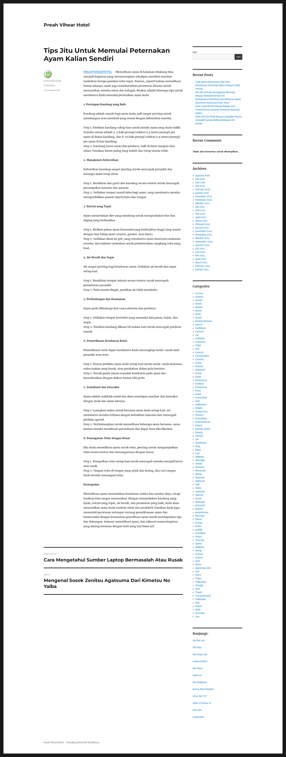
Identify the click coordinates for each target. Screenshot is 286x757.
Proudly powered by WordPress (83, 742)
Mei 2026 (200, 186)
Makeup (199, 456)
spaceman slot (203, 568)
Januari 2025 (202, 227)
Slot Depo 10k (200, 654)
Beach (198, 303)
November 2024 (203, 234)
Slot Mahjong (200, 682)
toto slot (197, 710)
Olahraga (200, 502)
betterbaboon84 (53, 80)
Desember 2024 (203, 231)
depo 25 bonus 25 (202, 703)
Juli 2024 (200, 248)
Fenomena (201, 387)
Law (197, 453)
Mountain (200, 470)
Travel (198, 592)
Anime (198, 300)
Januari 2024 (202, 269)
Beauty (198, 307)
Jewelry (199, 435)
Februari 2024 (202, 266)
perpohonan (201, 512)
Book (198, 314)
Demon (199, 366)
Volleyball (200, 599)
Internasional (202, 422)
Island (198, 425)
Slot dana (197, 668)
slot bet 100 (199, 640)
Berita (198, 310)
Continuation (202, 355)
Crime (198, 362)
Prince (198, 536)
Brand (198, 317)
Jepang (199, 432)
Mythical (200, 481)
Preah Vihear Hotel (67, 25)
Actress (199, 293)
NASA (198, 488)
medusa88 (198, 717)
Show (198, 564)
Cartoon (199, 331)
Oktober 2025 (202, 203)
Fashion (199, 383)
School (199, 554)
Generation (201, 397)
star (197, 571)
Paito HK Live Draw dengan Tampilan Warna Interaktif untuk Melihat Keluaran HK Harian (218, 120)
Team (198, 578)
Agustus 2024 (202, 245)
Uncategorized (52, 90)
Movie (198, 474)
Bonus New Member (203, 689)
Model (198, 463)
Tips (197, 588)
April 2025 (200, 217)
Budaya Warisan (203, 321)
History (199, 415)
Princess (199, 540)
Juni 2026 (200, 182)
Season (199, 557)
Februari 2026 (202, 189)
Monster (199, 467)
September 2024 (204, 241)
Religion (199, 547)
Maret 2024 (201, 262)
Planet (198, 519)
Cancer (199, 324)
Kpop (198, 449)
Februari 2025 (202, 224)
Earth (198, 376)
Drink (198, 373)
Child (198, 345)
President (200, 533)
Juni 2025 (200, 210)
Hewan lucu (201, 411)
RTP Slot (197, 647)
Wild (197, 609)
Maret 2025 (201, 220)
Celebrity (200, 338)
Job (197, 439)
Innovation (201, 418)
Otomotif (200, 505)
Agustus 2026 (202, 175)
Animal (199, 296)
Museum (200, 477)
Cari (195, 52)
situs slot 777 (200, 696)
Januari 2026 (202, 193)
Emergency (201, 380)
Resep (198, 550)
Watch (198, 606)
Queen (198, 543)
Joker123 (197, 675)
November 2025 (203, 200)
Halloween (201, 404)
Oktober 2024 (202, 238)
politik (198, 529)
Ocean (198, 498)
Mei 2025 (200, 213)
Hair (197, 401)
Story (198, 575)
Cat (197, 335)
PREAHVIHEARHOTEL (97, 72)
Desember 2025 (203, 196)
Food (198, 390)
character (200, 342)
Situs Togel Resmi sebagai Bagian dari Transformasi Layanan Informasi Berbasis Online (217, 110)
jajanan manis (202, 429)
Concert (199, 352)
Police (198, 526)
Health (198, 408)
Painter (199, 508)
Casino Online (200, 661)
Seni (197, 561)
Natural (199, 495)
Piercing (199, 515)
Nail (197, 484)
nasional (199, 491)
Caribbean (200, 328)
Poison (199, 522)
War (197, 602)
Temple (199, 585)
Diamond (200, 369)
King (197, 446)
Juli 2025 (200, 206)
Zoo (197, 616)
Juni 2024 (200, 252)
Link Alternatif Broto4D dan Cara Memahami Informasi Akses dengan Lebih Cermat (217, 85)
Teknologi (200, 581)
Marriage (200, 460)
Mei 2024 (200, 255)
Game (198, 394)
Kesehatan (200, 442)
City (197, 349)
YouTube (200, 613)
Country (199, 359)
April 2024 (200, 259)
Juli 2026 (200, 179)
